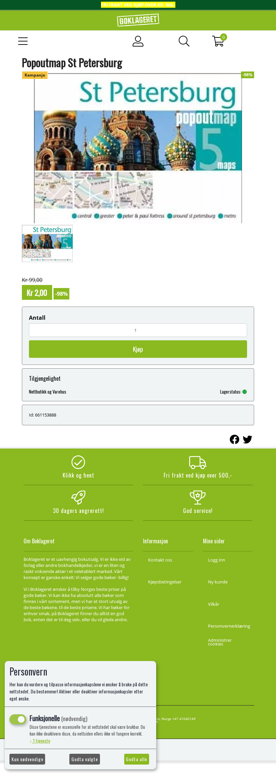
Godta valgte (84, 759)
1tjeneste (40, 740)
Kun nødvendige (27, 759)
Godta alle (136, 759)
